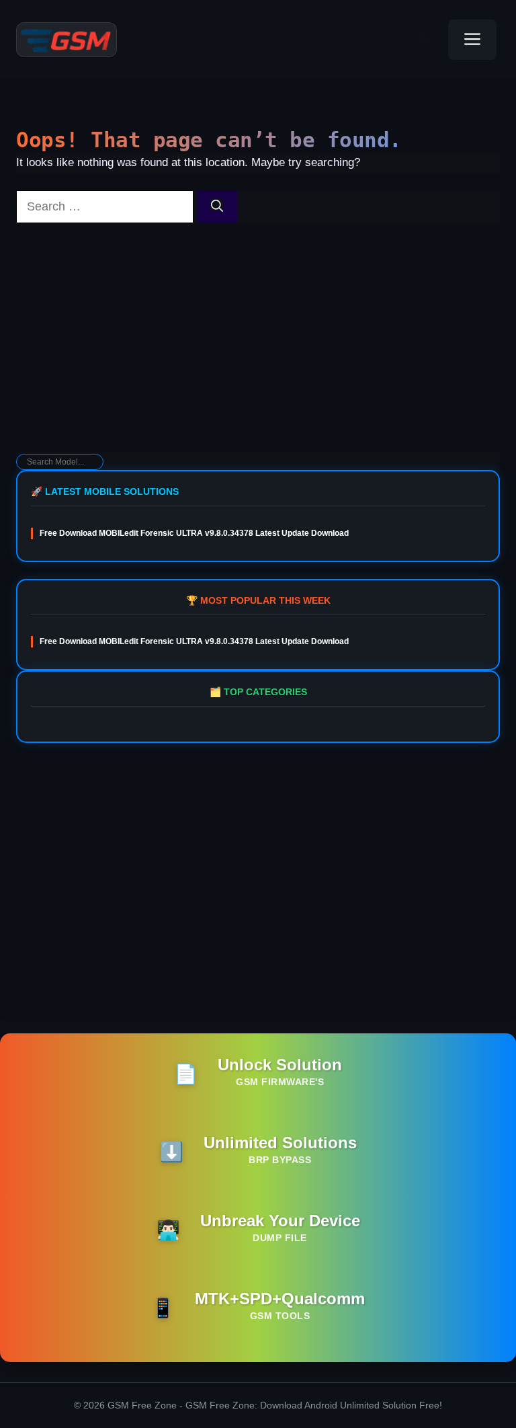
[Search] (217, 206)
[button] (423, 39)
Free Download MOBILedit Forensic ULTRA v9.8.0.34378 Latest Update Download (194, 533)
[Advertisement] (258, 344)
